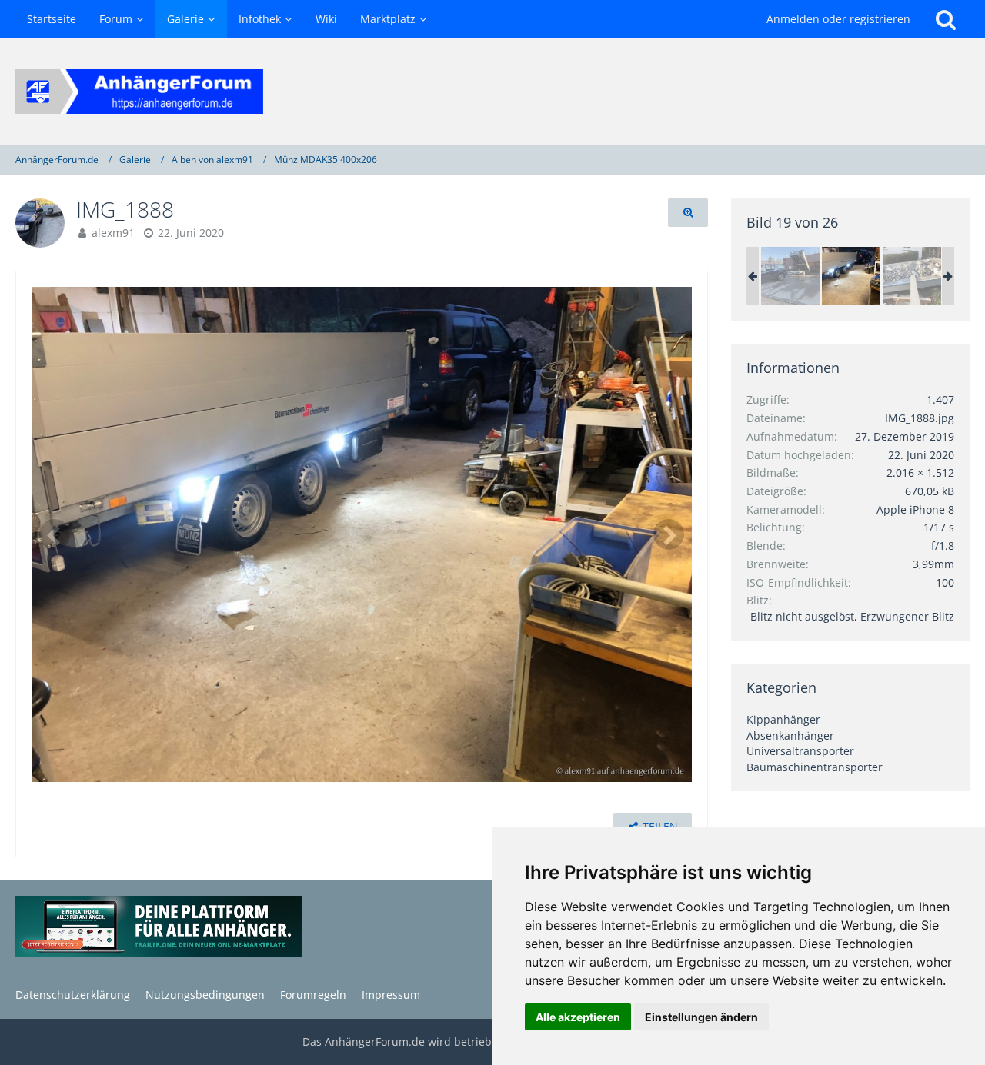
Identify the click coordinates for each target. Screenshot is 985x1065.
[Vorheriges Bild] (54, 534)
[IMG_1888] (851, 276)
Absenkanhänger (790, 735)
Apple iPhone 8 (915, 509)
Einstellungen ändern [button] (701, 1016)
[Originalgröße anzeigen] (688, 212)
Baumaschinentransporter (814, 767)
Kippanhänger (783, 719)
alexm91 (113, 232)
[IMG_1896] (790, 276)
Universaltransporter (800, 751)
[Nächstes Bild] (668, 534)
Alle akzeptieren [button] (578, 1016)
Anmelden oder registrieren (838, 19)
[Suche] (946, 19)
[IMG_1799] (912, 276)
